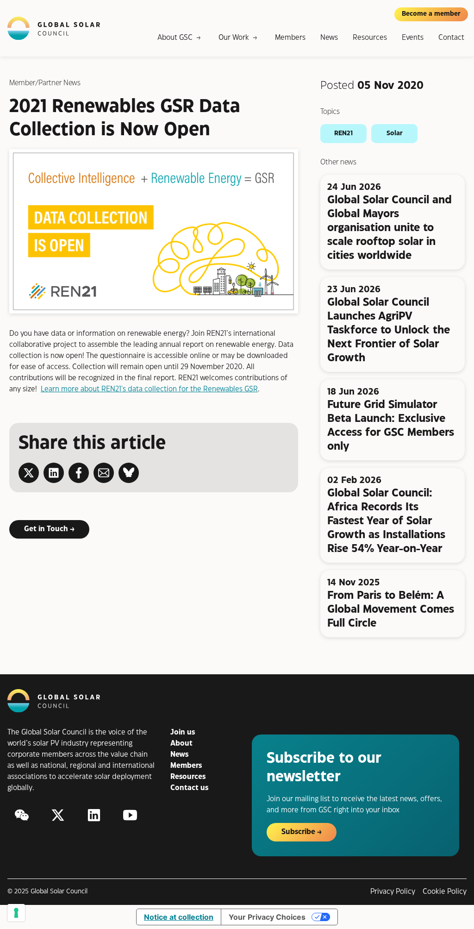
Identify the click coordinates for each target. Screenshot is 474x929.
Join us (182, 732)
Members (290, 37)
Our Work (233, 37)
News (329, 37)
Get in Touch (46, 529)
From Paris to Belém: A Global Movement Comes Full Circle (390, 609)
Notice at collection (178, 917)
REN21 (343, 133)
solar (395, 133)
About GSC (175, 37)
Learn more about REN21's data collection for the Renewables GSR (149, 389)
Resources (370, 37)
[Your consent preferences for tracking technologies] (16, 913)
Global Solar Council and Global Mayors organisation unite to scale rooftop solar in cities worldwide (389, 228)
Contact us (189, 788)
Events (413, 37)
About (181, 743)
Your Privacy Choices (267, 917)
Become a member (431, 14)
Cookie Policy (445, 891)
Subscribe (298, 832)
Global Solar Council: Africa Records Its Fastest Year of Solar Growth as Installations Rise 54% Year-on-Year (386, 521)
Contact (451, 37)
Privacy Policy (392, 891)
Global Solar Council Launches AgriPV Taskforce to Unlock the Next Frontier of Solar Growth (388, 330)
